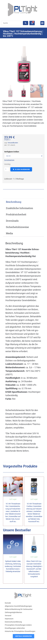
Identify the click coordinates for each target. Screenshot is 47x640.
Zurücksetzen (9, 160)
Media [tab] (9, 233)
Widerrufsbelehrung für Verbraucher (19, 609)
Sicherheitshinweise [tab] (17, 227)
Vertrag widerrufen (23, 636)
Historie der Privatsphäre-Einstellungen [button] (20, 631)
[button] (42, 23)
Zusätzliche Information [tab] (19, 208)
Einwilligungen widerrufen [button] (15, 628)
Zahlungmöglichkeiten (13, 612)
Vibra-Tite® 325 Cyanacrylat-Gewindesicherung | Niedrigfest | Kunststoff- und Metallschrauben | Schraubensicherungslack (34, 568)
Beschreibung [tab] (13, 201)
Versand (8, 615)
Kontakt (8, 603)
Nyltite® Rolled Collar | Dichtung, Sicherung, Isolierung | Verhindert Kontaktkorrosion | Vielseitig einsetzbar (13, 566)
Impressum (9, 619)
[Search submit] (25, 23)
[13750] (23, 64)
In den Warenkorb (22, 169)
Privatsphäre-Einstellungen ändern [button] (18, 625)
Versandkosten (13, 143)
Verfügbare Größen (11, 152)
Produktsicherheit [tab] (16, 214)
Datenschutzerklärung (13, 622)
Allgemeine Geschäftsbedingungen (18, 606)
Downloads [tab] (12, 220)
